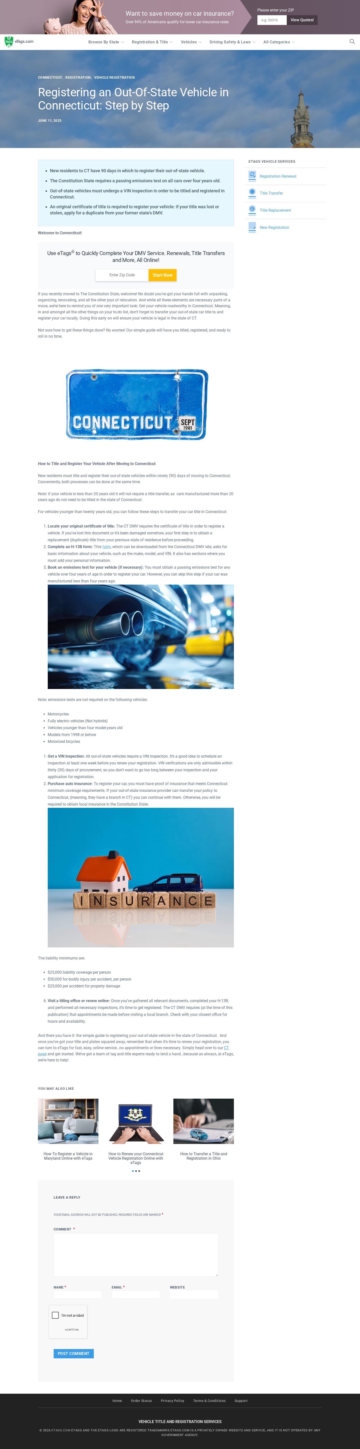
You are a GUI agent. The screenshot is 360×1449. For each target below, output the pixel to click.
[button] (132, 1171)
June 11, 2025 (49, 121)
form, (106, 546)
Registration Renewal (278, 176)
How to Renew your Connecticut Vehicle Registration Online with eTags (135, 1158)
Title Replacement (275, 210)
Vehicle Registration (114, 77)
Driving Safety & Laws (230, 42)
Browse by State (103, 42)
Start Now (162, 275)
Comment (63, 1229)
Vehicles (189, 42)
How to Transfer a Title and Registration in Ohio (203, 1156)
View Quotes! (302, 20)
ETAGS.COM (60, 1430)
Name (60, 1287)
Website (177, 1287)
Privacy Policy (172, 1401)
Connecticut (50, 77)
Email (118, 1287)
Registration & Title (150, 42)
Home (117, 1401)
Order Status (141, 1401)
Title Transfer (271, 193)
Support (241, 1401)
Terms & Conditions (209, 1401)
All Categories (277, 42)
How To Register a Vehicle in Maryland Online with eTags (68, 1156)
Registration (78, 77)
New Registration (274, 227)
